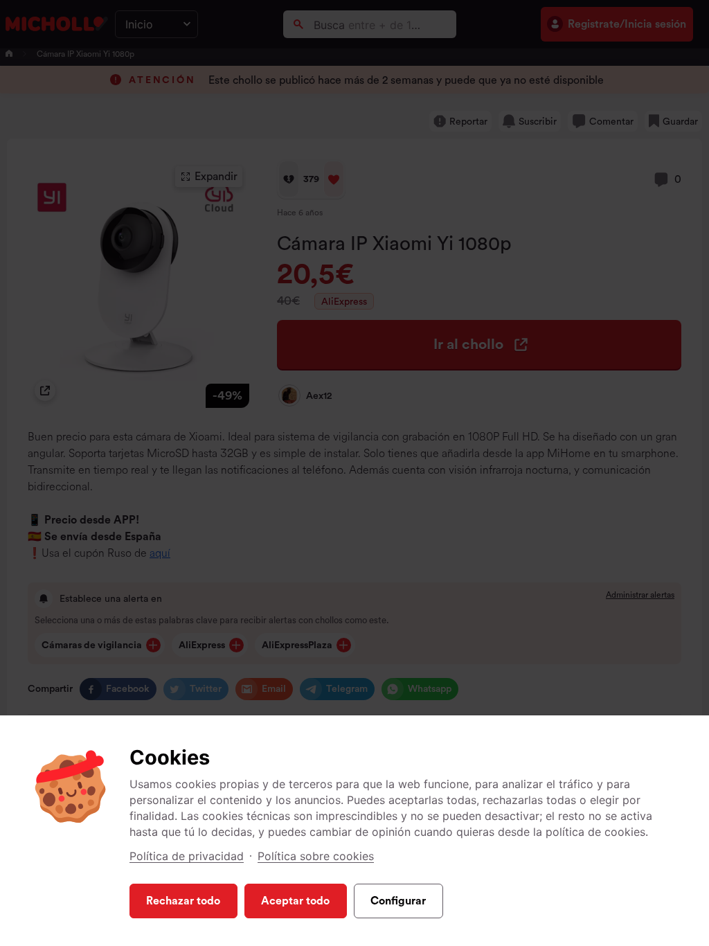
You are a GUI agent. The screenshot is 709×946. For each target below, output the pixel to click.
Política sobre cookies (316, 856)
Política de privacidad (186, 856)
